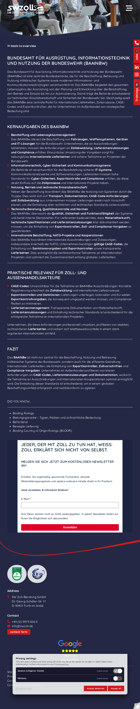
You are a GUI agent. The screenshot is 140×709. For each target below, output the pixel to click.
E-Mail (25, 498)
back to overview (23, 46)
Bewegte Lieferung (26, 426)
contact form (18, 631)
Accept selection (95, 688)
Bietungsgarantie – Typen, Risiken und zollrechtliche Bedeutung (57, 417)
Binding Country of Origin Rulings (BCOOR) (42, 430)
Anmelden (70, 527)
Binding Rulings (23, 413)
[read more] (102, 671)
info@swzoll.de (22, 626)
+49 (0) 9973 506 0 (25, 621)
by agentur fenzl (24, 688)
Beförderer (20, 422)
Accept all (116, 688)
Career (12, 680)
